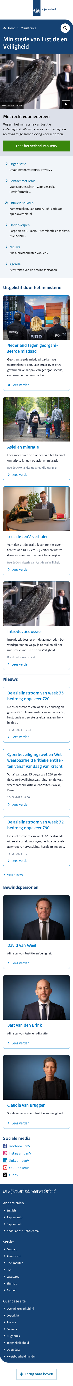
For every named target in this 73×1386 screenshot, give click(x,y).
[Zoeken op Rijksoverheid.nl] (65, 28)
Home (11, 28)
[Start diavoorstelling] (66, 104)
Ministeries (28, 28)
